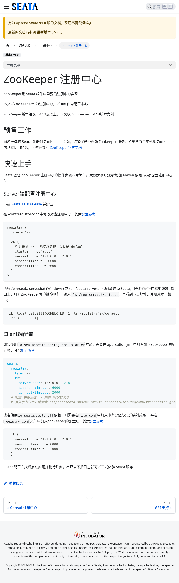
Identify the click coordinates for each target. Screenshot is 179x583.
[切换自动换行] (162, 363)
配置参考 (89, 214)
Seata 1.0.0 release (26, 204)
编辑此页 (16, 483)
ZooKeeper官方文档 (66, 147)
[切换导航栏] (6, 6)
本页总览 (13, 65)
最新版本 (44, 32)
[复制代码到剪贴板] (170, 226)
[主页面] (7, 45)
